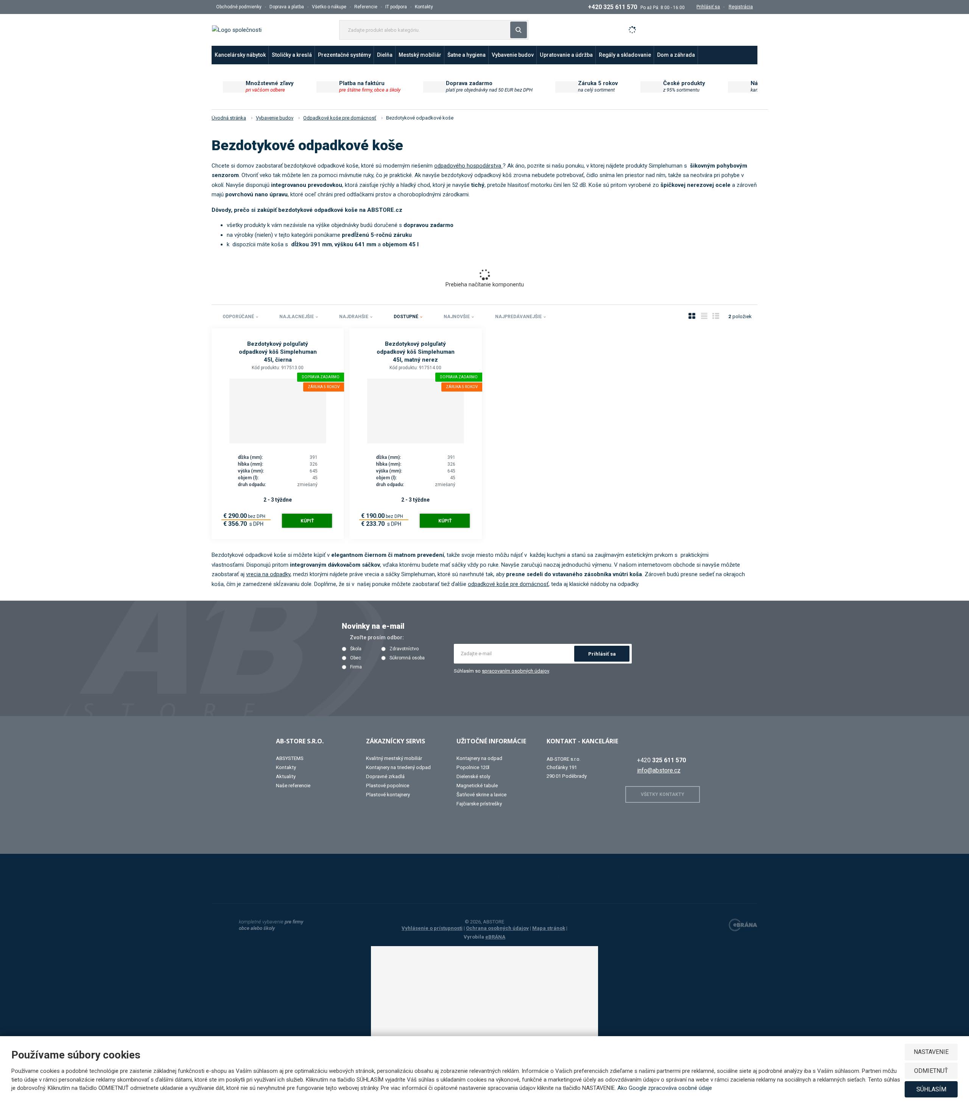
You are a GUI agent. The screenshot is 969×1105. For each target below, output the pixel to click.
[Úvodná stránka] (237, 29)
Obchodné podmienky (239, 6)
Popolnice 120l (472, 767)
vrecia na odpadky (268, 574)
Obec (355, 658)
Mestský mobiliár (420, 55)
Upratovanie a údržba (566, 55)
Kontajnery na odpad (479, 758)
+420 (661, 760)
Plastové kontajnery (388, 794)
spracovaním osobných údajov (515, 671)
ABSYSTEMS (290, 758)
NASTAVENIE (931, 1051)
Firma (356, 667)
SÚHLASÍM (931, 1089)
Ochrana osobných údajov (497, 928)
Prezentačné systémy (344, 55)
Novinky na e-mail (373, 626)
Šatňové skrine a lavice (481, 794)
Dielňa (385, 55)
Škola (355, 649)
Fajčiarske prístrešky (479, 804)
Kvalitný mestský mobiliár (394, 758)
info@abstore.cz (659, 770)
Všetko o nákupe (329, 6)
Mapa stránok (548, 928)
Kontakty (424, 6)
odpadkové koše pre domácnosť (508, 584)
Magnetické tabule (477, 785)
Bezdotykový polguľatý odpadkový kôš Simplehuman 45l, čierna (278, 351)
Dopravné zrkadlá (385, 776)
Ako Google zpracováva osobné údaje (664, 1088)
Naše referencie (293, 785)
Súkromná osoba (407, 658)
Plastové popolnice (387, 785)
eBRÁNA (495, 937)
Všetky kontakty (662, 794)
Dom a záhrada (676, 55)
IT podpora (396, 6)
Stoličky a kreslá (292, 55)
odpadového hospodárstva (468, 165)
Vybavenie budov (513, 55)
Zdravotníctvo (404, 649)
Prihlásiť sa (602, 654)
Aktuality (286, 776)
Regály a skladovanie (625, 55)
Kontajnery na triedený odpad (398, 767)
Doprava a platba (287, 6)
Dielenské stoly (473, 776)
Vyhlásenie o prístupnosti (432, 928)
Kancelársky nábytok (240, 55)
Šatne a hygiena (466, 55)
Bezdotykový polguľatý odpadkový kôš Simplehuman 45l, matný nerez (416, 351)
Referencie (365, 6)
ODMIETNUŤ (931, 1070)
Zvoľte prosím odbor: (377, 637)
